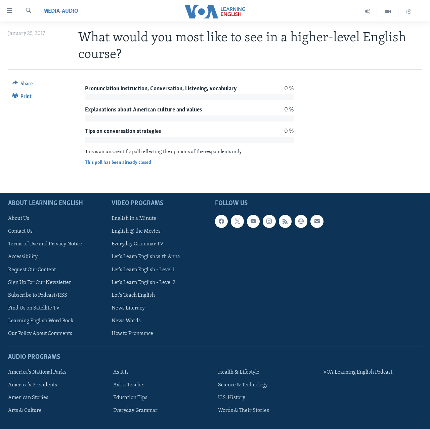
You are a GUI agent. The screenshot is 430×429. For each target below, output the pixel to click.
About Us (18, 218)
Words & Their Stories (243, 410)
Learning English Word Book (41, 321)
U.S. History (231, 397)
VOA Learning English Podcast (357, 372)
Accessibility (23, 256)
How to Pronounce (132, 333)
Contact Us (20, 231)
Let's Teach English (133, 295)
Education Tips (130, 397)
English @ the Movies (136, 231)
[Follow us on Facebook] (221, 221)
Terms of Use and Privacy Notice (45, 244)
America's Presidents (32, 385)
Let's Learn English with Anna (146, 256)
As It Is (121, 372)
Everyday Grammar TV (138, 244)
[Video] (388, 11)
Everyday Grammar (135, 410)
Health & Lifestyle (238, 372)
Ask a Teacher (129, 385)
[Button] (22, 85)
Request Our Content (32, 269)
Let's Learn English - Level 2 (143, 282)
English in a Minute (134, 218)
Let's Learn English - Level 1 (143, 269)
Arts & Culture (25, 410)
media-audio (60, 11)
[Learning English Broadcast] (367, 11)
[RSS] (285, 221)
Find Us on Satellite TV (34, 308)
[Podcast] (301, 221)
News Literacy (128, 308)
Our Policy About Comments (40, 333)
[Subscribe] (316, 221)
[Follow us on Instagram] (269, 221)
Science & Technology (243, 385)
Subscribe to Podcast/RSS (37, 295)
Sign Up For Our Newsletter (39, 282)
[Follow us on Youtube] (253, 221)
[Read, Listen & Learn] (408, 11)
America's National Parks (37, 372)
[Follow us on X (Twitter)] (237, 221)
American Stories (28, 397)
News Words (126, 321)
